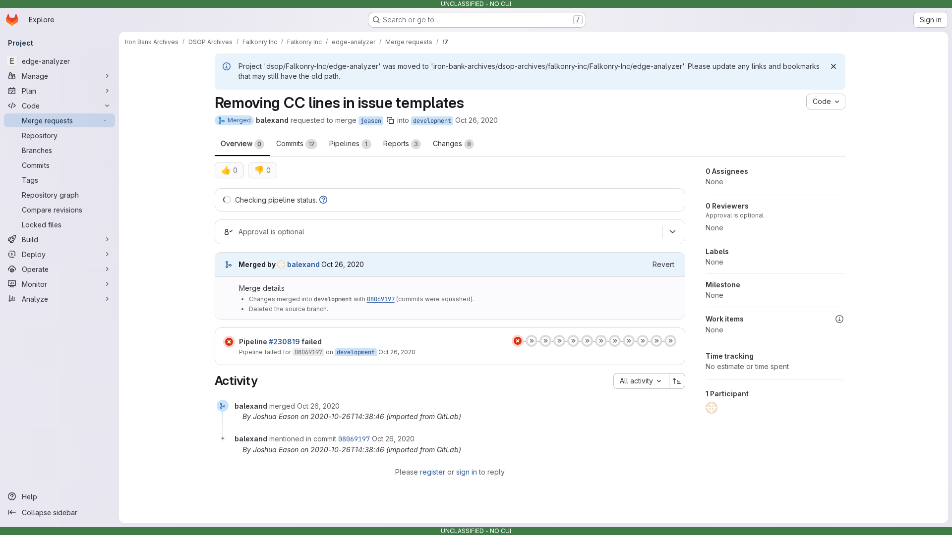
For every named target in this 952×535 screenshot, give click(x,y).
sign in (466, 472)
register (432, 472)
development (432, 121)
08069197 (381, 299)
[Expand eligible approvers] (673, 232)
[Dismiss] (833, 66)
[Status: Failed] (229, 342)
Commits (295, 143)
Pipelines (348, 143)
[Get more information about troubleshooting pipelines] (323, 200)
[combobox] (641, 381)
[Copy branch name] (390, 120)
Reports (400, 143)
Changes (452, 143)
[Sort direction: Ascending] (677, 381)
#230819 (284, 341)
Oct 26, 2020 (476, 120)
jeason (370, 121)
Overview (241, 143)
